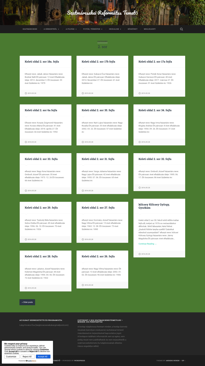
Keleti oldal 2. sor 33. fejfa (41, 159)
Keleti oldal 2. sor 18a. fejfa (42, 61)
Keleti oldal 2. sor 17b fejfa (98, 61)
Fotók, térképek (91, 29)
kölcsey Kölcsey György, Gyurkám (154, 206)
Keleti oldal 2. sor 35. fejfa (98, 110)
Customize (11, 356)
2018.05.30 (32, 142)
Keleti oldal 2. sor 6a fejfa (41, 110)
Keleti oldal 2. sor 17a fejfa (155, 61)
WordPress (79, 360)
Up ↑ (184, 360)
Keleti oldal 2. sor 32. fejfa (155, 159)
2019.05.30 (32, 93)
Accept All (42, 356)
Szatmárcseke (30, 29)
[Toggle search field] (181, 29)
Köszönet (132, 29)
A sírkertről (50, 29)
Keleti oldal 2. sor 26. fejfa (98, 256)
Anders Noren (172, 360)
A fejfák (70, 29)
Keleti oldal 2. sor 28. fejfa (41, 256)
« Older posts (27, 302)
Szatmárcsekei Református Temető (102, 12)
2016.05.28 (89, 142)
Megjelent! (150, 29)
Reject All (27, 356)
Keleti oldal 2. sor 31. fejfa (98, 159)
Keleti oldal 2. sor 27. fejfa (98, 207)
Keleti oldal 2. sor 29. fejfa (41, 207)
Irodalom (114, 29)
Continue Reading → (148, 244)
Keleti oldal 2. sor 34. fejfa (155, 110)
